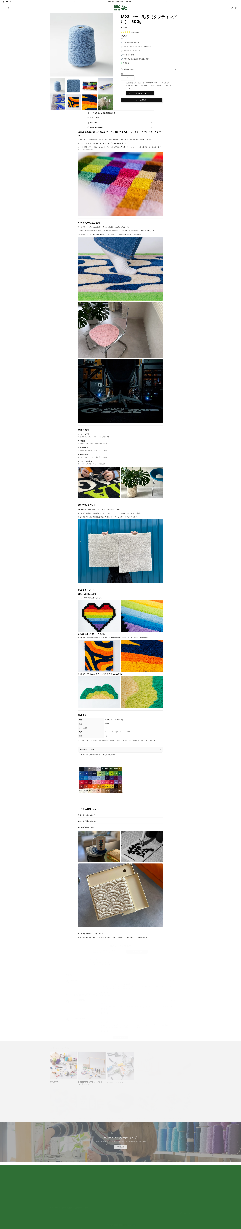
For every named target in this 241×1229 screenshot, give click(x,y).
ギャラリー (53, 1185)
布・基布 (167, 1081)
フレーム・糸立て (142, 1081)
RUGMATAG (82, 1227)
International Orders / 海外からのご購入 (63, 1198)
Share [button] (125, 27)
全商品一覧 (54, 1081)
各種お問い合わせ (55, 1192)
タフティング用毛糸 (58, 1116)
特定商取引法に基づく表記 (93, 1172)
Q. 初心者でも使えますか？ (86, 815)
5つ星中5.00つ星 (109, 949)
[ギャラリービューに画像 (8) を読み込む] (105, 102)
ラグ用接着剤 (83, 1116)
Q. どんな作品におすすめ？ (86, 827)
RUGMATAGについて (56, 1188)
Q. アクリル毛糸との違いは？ (87, 821)
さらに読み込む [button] (120, 1036)
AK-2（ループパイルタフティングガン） (93, 674)
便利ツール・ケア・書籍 (173, 1116)
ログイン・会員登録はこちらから (140, 93)
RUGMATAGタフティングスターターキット (91, 1082)
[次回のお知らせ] (167, 2)
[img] (105, 979)
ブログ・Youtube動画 (57, 1182)
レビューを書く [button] (137, 950)
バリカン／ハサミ (142, 1116)
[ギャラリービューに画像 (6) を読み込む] (73, 102)
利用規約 (88, 1175)
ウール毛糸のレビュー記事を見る (136, 937)
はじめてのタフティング (57, 1172)
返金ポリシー (89, 1182)
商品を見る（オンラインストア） (60, 1175)
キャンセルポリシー (162, 1226)
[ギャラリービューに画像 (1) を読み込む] (57, 86)
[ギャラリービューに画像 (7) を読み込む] (89, 102)
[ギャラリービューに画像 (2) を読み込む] (73, 86)
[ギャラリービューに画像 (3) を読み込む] (89, 86)
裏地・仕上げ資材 (114, 1116)
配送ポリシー (89, 1178)
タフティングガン (114, 1081)
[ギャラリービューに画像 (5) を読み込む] (57, 102)
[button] (4, 8)
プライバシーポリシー (92, 1185)
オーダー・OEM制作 (56, 1195)
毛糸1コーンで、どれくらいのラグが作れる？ (122, 517)
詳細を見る (120, 1146)
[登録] (82, 1211)
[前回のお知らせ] (74, 2)
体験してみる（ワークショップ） (60, 1178)
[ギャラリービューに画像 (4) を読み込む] (105, 86)
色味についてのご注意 (87, 750)
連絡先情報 (152, 1226)
